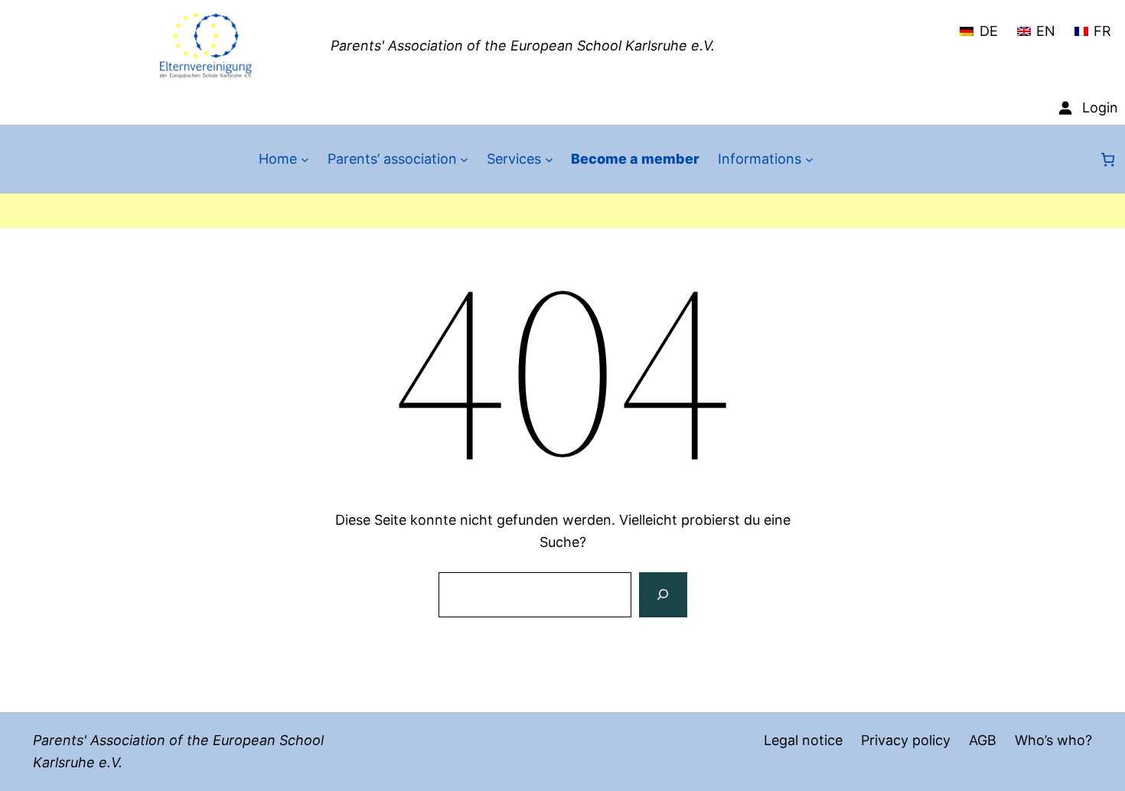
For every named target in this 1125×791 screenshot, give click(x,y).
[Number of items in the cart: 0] (1108, 159)
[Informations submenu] (809, 159)
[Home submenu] (305, 159)
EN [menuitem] (1045, 31)
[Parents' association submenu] (464, 159)
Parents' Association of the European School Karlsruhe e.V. (523, 45)
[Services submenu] (549, 159)
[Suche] (662, 595)
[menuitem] (978, 24)
